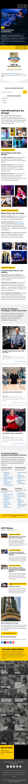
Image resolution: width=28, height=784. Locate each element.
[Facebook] (8, 766)
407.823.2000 (23, 780)
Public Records (22, 772)
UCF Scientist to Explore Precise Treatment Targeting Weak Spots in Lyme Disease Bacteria (17, 569)
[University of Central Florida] (10, 2)
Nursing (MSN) (21, 480)
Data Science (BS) (8, 478)
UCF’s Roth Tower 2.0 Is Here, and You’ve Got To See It (17, 537)
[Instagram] (20, 766)
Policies (10, 772)
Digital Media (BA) (8, 477)
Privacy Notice (16, 772)
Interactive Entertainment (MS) (21, 477)
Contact (14, 770)
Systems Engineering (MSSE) (21, 501)
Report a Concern (12, 774)
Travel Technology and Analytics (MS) (22, 506)
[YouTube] (17, 766)
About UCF (7, 770)
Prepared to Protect (14, 586)
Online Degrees (5, 772)
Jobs (22, 770)
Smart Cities (7, 502)
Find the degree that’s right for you (14, 516)
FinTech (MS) (21, 493)
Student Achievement (20, 774)
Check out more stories (8, 530)
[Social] (14, 766)
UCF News (14, 776)
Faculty (18, 770)
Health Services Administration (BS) (21, 496)
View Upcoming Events (9, 636)
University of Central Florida (14, 762)
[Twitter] (11, 766)
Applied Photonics (8, 494)
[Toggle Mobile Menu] (27, 1)
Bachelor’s (4, 98)
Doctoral (4, 102)
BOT (11, 770)
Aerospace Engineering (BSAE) (7, 474)
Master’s (4, 100)
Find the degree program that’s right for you (7, 752)
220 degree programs (14, 73)
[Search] (25, 92)
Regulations (5, 774)
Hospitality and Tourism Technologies (7, 505)
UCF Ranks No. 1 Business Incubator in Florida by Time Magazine (17, 553)
